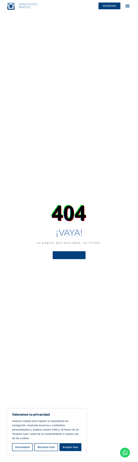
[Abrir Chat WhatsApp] (125, 453)
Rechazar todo (46, 447)
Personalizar (22, 447)
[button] (127, 6)
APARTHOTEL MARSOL (28, 6)
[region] (46, 432)
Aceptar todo (70, 447)
